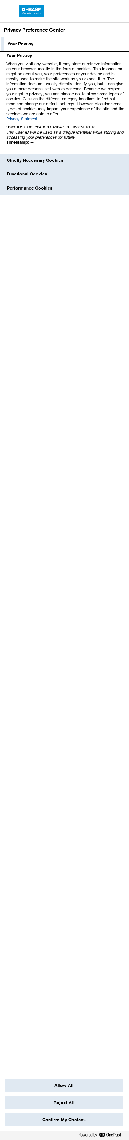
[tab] (64, 44)
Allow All (64, 1085)
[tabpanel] (65, 102)
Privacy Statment (21, 118)
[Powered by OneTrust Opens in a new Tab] (102, 1136)
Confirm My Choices (64, 1120)
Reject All (64, 1102)
